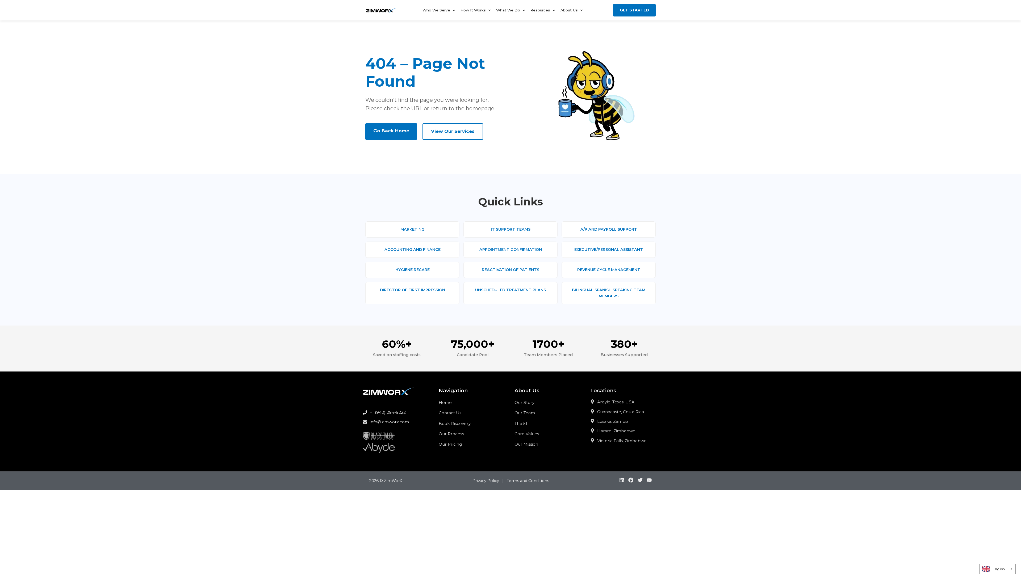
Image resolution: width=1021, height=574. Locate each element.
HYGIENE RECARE (412, 269)
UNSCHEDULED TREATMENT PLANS (510, 290)
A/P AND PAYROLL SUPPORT (608, 229)
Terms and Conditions (528, 480)
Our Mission (526, 444)
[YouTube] (649, 481)
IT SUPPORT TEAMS (510, 229)
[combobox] (997, 569)
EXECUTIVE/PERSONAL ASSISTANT (608, 249)
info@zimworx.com (389, 421)
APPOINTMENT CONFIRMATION (510, 249)
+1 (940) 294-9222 (388, 412)
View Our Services (453, 131)
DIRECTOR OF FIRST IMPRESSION (412, 290)
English (999, 569)
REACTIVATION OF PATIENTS (510, 269)
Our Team (524, 412)
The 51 (520, 423)
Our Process (451, 433)
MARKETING (412, 229)
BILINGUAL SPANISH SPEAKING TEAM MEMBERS (608, 293)
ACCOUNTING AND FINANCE (412, 249)
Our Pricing (450, 444)
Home (445, 402)
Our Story (524, 402)
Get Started (634, 10)
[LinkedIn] (621, 481)
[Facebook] (630, 481)
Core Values (526, 433)
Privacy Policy (485, 480)
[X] (640, 481)
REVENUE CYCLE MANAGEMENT (608, 269)
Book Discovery (455, 423)
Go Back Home (391, 130)
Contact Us (450, 412)
